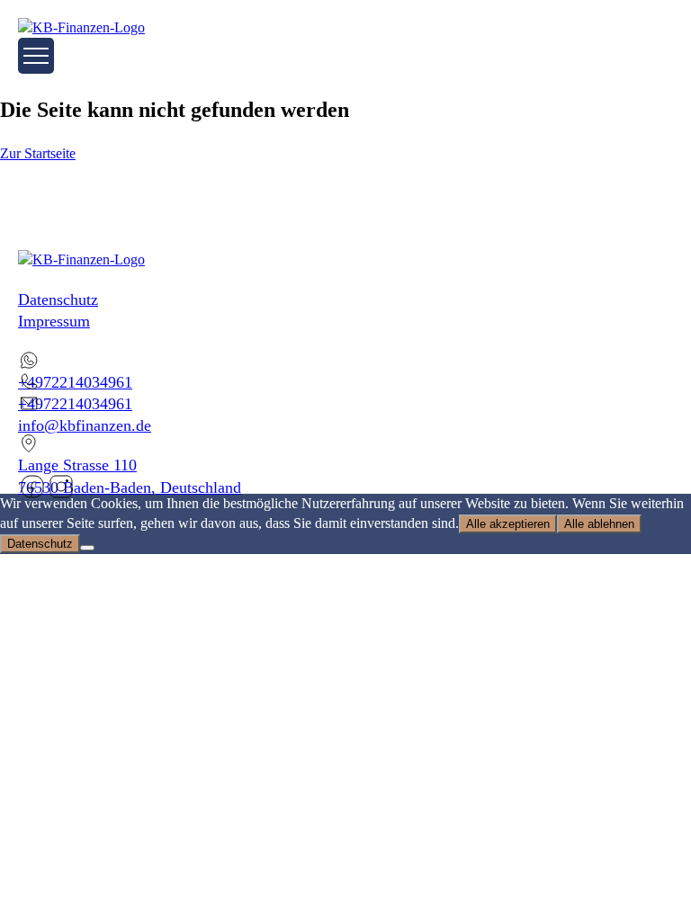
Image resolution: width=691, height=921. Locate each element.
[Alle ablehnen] (87, 547)
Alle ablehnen (599, 524)
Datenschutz (40, 543)
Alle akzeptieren (508, 524)
